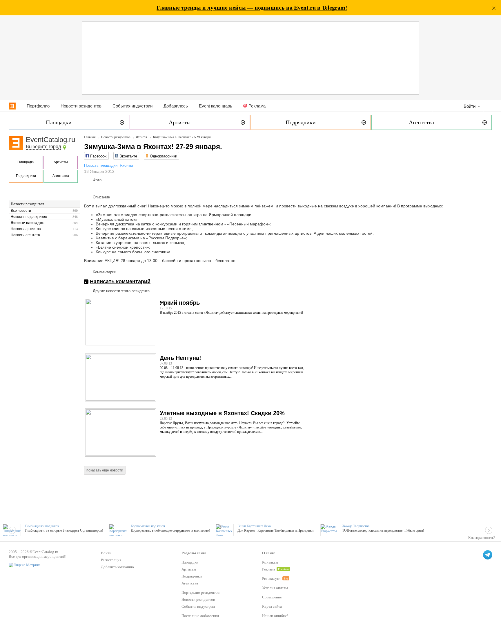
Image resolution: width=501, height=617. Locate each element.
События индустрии (132, 105)
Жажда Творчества (355, 526)
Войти (469, 106)
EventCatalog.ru (50, 140)
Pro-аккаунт (271, 578)
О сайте (268, 553)
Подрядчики (26, 176)
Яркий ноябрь (180, 302)
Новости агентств (25, 235)
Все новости (21, 211)
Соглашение (272, 597)
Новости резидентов (81, 105)
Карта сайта (272, 606)
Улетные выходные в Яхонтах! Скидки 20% (222, 413)
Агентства (60, 176)
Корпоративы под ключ (148, 526)
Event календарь (215, 105)
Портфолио (38, 105)
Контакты (270, 562)
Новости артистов (26, 229)
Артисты (61, 162)
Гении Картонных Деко (254, 526)
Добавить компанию (117, 567)
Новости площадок (27, 223)
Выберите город (43, 146)
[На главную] (12, 106)
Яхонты (141, 137)
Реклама (257, 105)
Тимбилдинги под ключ (42, 526)
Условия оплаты (275, 588)
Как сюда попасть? (481, 538)
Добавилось (176, 105)
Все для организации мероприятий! (37, 556)
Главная (90, 137)
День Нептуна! (180, 358)
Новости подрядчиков (29, 217)
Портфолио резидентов (200, 592)
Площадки (26, 162)
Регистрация (111, 560)
